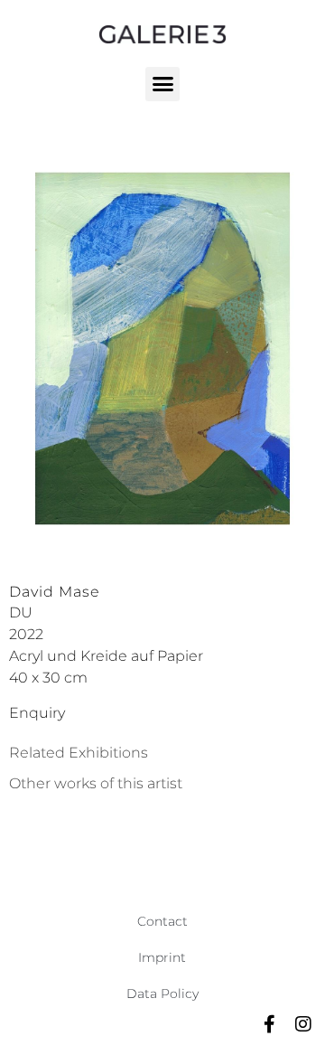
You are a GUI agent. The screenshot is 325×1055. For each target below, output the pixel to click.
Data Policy (162, 993)
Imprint (162, 957)
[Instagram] (303, 1024)
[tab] (78, 753)
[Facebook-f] (269, 1024)
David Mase (54, 591)
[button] (162, 84)
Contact (162, 921)
